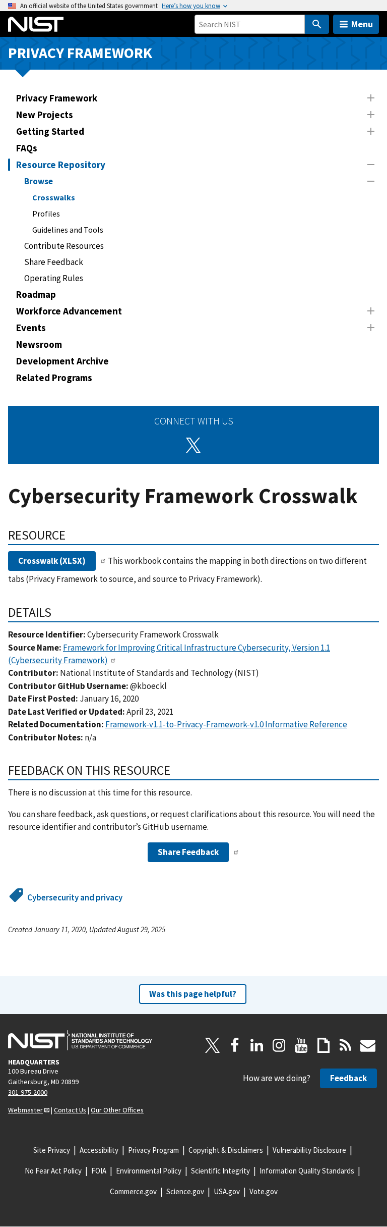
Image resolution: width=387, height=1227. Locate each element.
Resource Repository (60, 164)
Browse (38, 181)
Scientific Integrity (220, 1171)
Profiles (46, 213)
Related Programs (54, 377)
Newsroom (39, 344)
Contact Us (70, 1109)
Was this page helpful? (192, 993)
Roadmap (36, 294)
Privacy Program (153, 1150)
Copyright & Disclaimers (225, 1150)
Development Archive (62, 361)
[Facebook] (235, 1045)
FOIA (98, 1171)
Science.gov (185, 1191)
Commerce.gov (133, 1191)
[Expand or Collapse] (371, 98)
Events (31, 328)
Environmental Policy (148, 1171)
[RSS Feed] (346, 1045)
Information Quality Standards (307, 1171)
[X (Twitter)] (193, 445)
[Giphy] (323, 1045)
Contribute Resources (64, 245)
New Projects (44, 115)
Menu (362, 24)
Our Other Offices (117, 1109)
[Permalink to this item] (72, 535)
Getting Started (50, 131)
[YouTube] (301, 1045)
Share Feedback (53, 262)
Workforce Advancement (69, 311)
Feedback (348, 1078)
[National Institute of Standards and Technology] (80, 1040)
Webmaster (25, 1109)
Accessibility (99, 1150)
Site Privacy (51, 1150)
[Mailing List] (368, 1045)
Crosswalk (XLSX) (52, 560)
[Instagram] (279, 1045)
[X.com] (213, 1045)
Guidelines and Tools (67, 230)
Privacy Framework (80, 52)
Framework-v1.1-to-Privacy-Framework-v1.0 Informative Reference (226, 724)
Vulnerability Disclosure (309, 1150)
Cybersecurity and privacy (74, 897)
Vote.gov (263, 1191)
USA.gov (227, 1191)
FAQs (26, 148)
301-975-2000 (27, 1092)
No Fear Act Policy (53, 1171)
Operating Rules (53, 278)
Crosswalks (53, 197)
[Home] (35, 24)
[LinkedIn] (257, 1045)
